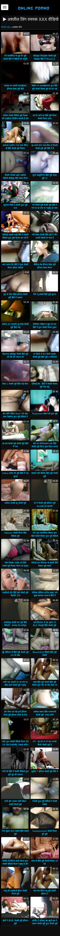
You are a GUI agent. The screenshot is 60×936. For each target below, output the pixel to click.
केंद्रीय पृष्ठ (5, 27)
